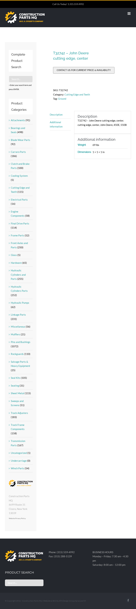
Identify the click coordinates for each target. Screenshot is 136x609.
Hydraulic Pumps (20, 302)
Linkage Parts (18, 314)
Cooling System (19, 175)
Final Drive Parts (20, 223)
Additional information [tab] (56, 124)
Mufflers (15, 334)
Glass (14, 254)
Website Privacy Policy (17, 518)
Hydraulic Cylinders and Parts (18, 274)
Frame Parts (17, 235)
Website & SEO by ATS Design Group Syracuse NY (64, 601)
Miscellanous (18, 326)
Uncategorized (19, 452)
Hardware (16, 262)
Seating (15, 385)
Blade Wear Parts (20, 139)
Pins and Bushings (20, 341)
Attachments (18, 120)
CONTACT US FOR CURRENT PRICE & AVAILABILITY (84, 70)
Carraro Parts (18, 151)
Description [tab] (56, 114)
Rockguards (17, 353)
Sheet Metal (17, 393)
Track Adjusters (19, 412)
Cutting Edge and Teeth (77, 94)
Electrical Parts (19, 199)
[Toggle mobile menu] (129, 13)
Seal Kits (15, 377)
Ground (62, 98)
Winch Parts (17, 468)
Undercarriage (19, 460)
